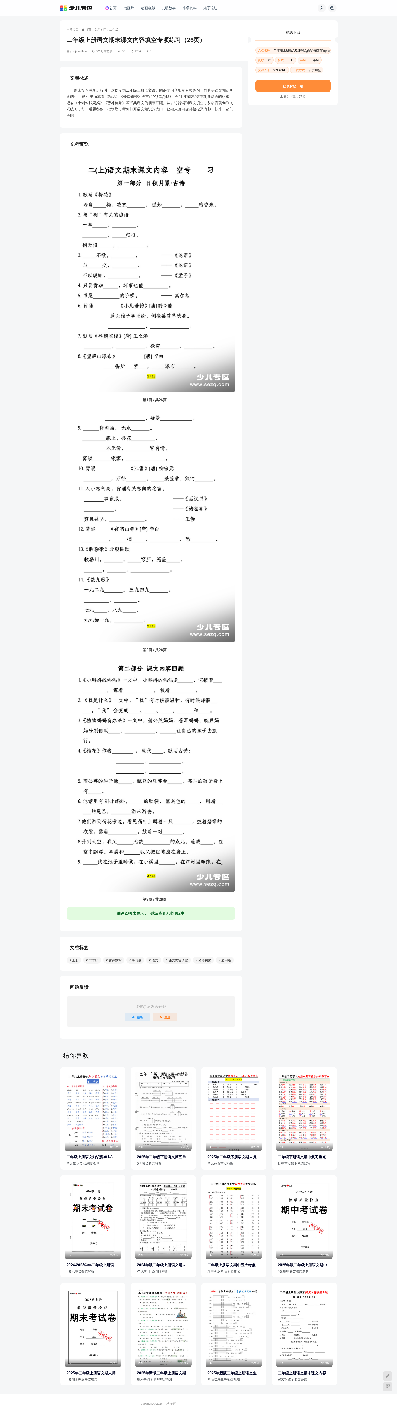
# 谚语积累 (203, 960)
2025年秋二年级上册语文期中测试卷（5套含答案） (304, 1265)
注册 (167, 1017)
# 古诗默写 (114, 960)
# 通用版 (225, 960)
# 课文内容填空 (177, 960)
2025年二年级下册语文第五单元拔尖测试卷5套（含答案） (163, 1157)
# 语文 (153, 960)
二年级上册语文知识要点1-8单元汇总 (91, 1157)
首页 (87, 29)
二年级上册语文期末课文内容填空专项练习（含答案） (304, 1373)
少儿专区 (170, 1403)
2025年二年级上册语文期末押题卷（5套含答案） (93, 1373)
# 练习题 (135, 960)
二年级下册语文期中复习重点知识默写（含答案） (304, 1157)
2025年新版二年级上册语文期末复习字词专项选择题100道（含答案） (163, 1373)
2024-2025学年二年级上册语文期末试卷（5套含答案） (92, 1265)
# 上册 (74, 960)
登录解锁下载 (293, 132)
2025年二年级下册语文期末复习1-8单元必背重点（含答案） (233, 1157)
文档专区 (100, 29)
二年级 (113, 29)
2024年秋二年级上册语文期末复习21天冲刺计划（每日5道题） (163, 1265)
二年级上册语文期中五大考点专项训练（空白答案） (233, 1265)
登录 (140, 1017)
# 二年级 (92, 960)
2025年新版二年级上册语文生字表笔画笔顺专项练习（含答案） (233, 1373)
